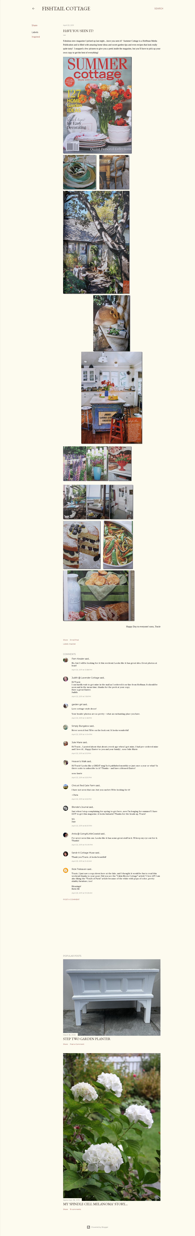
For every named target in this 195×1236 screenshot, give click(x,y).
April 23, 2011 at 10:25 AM (82, 893)
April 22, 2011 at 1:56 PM (81, 696)
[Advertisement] (111, 928)
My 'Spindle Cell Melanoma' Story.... (95, 1204)
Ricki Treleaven (79, 869)
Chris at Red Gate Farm (83, 785)
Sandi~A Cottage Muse (83, 852)
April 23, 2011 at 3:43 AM (82, 861)
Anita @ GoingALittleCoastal (86, 833)
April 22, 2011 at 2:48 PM (82, 718)
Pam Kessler (78, 658)
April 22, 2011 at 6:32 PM (82, 799)
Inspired (36, 37)
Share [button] (34, 25)
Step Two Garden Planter (86, 1039)
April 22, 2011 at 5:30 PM (82, 777)
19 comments (75, 1209)
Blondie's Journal (80, 807)
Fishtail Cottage (66, 8)
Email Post (74, 640)
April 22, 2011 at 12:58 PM (82, 670)
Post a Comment (71, 899)
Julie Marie (77, 742)
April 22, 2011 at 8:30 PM (82, 826)
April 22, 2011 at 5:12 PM (81, 753)
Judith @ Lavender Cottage (85, 677)
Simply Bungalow (80, 726)
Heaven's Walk (79, 761)
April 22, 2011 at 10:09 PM (82, 845)
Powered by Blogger (99, 1227)
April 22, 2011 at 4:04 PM (82, 734)
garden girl (77, 704)
